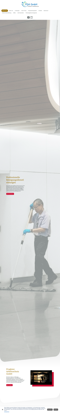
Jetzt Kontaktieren (10, 193)
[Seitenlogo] (30, 4)
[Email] (31, 17)
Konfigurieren (6, 411)
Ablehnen (56, 409)
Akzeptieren (50, 409)
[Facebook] (28, 17)
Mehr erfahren (9, 385)
